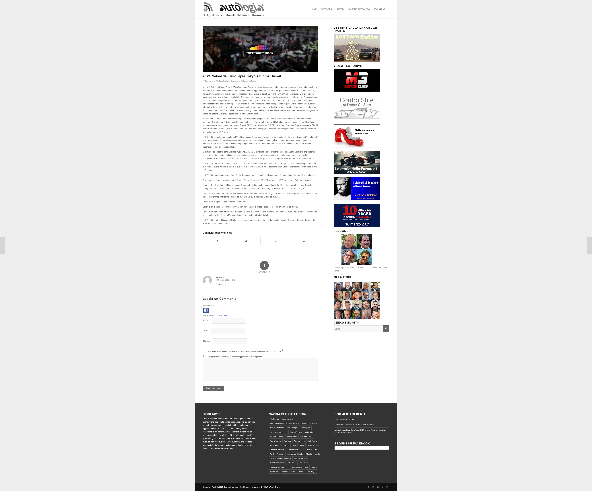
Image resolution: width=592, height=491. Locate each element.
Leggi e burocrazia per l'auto (280, 458)
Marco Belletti (372, 267)
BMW (294, 445)
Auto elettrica (310, 432)
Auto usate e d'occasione (279, 445)
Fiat (316, 449)
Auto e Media (292, 436)
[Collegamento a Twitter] (373, 487)
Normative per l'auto (277, 467)
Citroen (301, 445)
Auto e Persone (305, 436)
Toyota (301, 471)
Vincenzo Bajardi (250, 81)
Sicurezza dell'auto (289, 471)
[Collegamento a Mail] (387, 487)
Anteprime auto (287, 419)
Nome (206, 320)
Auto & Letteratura (277, 427)
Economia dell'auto (277, 449)
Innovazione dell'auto (295, 454)
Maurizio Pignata (356, 267)
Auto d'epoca (305, 427)
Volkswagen (311, 471)
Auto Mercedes (299, 441)
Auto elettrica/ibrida (277, 436)
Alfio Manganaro (341, 267)
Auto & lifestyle (292, 427)
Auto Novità (312, 441)
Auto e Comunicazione (278, 432)
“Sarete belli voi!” (348, 419)
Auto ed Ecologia (296, 432)
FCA (302, 449)
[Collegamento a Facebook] (368, 487)
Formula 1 (280, 454)
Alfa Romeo (274, 419)
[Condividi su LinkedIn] (275, 241)
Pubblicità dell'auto (295, 467)
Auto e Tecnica (275, 441)
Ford (272, 454)
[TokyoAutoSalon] (260, 49)
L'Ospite (309, 454)
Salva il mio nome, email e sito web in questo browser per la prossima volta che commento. (244, 351)
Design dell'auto (313, 445)
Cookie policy (245, 487)
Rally (306, 467)
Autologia (287, 441)
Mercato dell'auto (300, 458)
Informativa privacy (231, 487)
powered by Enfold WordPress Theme (266, 487)
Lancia (317, 454)
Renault (314, 467)
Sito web (206, 341)
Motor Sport (303, 462)
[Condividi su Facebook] (217, 241)
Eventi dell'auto (224, 81)
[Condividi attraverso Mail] (303, 241)
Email (205, 330)
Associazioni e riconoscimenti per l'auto (284, 423)
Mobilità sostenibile (277, 462)
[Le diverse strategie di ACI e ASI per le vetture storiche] (589, 245)
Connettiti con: (209, 306)
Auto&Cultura (313, 423)
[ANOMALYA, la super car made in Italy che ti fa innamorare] (2, 245)
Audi (304, 423)
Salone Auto (235, 81)
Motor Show (291, 462)
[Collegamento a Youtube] (377, 487)
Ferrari (309, 449)
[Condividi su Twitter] (246, 241)
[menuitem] (314, 9)
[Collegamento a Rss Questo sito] (382, 487)
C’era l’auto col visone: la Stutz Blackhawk (359, 424)
